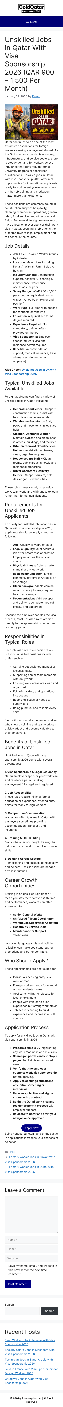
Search (9, 1304)
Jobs (12, 1152)
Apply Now (32, 1128)
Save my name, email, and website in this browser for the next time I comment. (32, 1270)
